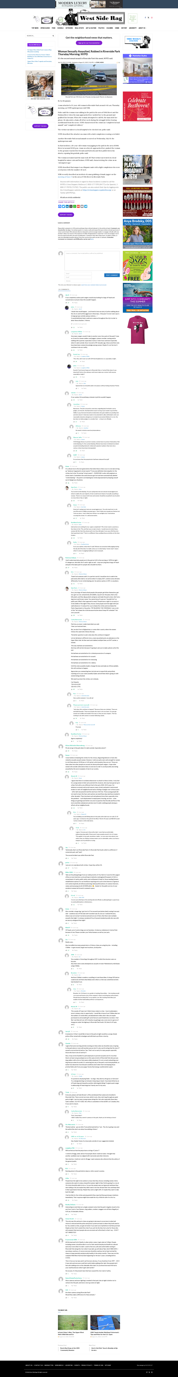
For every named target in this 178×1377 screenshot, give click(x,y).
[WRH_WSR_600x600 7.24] (138, 68)
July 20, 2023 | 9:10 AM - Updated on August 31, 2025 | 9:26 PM (76, 62)
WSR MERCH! (59, 1365)
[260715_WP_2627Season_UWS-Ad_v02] (138, 169)
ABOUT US (142, 28)
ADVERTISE (69, 1365)
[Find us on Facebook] (145, 17)
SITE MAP (108, 1365)
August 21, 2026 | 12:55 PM (99, 1336)
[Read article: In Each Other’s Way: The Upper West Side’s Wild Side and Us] (73, 1322)
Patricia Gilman (83, 574)
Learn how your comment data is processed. (94, 285)
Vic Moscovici (82, 1138)
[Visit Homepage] (96, 16)
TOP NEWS (35, 28)
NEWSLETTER (48, 1365)
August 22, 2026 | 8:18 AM (66, 1336)
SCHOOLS (60, 28)
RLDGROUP (149, 1365)
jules (85, 383)
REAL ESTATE (79, 28)
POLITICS (101, 28)
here (92, 239)
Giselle (80, 1076)
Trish (80, 1113)
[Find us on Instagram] (152, 17)
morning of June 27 (65, 177)
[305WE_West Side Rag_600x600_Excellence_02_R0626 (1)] (40, 85)
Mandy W (83, 814)
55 (119, 62)
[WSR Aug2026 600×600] (138, 297)
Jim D (80, 309)
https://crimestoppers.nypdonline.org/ (97, 190)
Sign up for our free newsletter (89, 43)
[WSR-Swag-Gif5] (138, 329)
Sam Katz (83, 507)
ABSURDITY (133, 28)
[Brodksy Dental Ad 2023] (138, 233)
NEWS (102, 62)
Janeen (83, 406)
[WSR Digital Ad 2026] (138, 201)
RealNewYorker (85, 544)
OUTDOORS (69, 28)
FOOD (53, 28)
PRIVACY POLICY (86, 1365)
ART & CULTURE (91, 28)
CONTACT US (38, 1365)
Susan (80, 778)
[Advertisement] (138, 140)
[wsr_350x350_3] (138, 106)
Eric (84, 830)
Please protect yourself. (89, 724)
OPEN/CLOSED (45, 28)
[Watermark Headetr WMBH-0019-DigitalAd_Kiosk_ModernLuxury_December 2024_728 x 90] (89, 4)
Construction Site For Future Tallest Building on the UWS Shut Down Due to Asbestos (39, 56)
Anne (80, 489)
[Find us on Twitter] (148, 17)
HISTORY (124, 28)
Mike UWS (81, 897)
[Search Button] (53, 35)
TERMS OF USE (98, 1365)
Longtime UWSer (85, 356)
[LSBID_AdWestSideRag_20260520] (138, 265)
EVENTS (77, 1365)
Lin (79, 956)
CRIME (117, 28)
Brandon (83, 991)
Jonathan (86, 428)
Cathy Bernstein (85, 695)
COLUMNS (109, 28)
